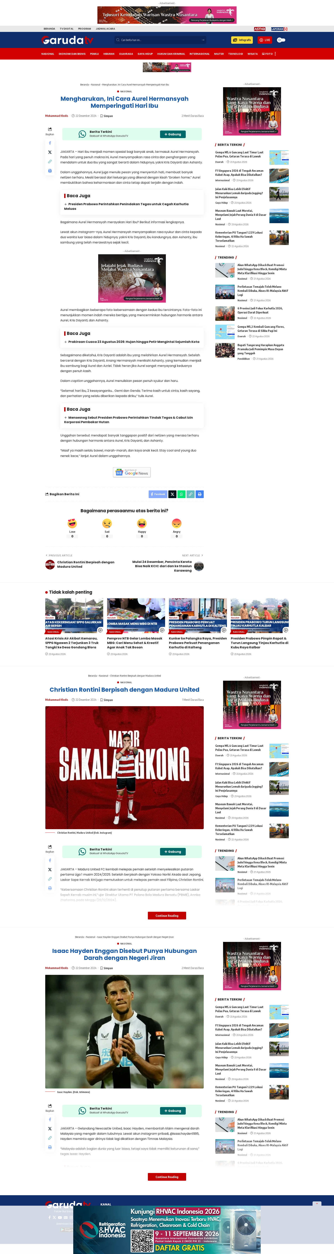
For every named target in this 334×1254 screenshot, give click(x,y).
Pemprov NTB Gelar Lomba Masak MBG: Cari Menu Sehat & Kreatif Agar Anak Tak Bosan (134, 643)
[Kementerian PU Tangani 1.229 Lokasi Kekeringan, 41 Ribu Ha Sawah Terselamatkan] (279, 237)
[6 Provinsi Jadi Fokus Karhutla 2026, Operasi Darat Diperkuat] (225, 313)
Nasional (95, 84)
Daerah (219, 161)
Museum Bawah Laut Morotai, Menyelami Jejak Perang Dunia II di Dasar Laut (240, 215)
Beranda (84, 84)
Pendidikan (244, 358)
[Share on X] (50, 152)
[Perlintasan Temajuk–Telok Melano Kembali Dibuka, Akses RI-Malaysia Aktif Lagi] (225, 292)
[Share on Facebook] (50, 143)
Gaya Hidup (221, 202)
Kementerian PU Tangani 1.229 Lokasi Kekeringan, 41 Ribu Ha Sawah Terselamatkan (239, 236)
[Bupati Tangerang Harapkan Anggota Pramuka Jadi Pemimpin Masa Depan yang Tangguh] (225, 350)
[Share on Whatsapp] (181, 494)
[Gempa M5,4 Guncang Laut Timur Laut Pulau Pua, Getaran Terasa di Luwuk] (279, 157)
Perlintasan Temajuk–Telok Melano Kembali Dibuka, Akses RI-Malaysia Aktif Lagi (263, 290)
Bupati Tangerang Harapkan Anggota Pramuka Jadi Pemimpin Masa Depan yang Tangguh (261, 349)
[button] (242, 40)
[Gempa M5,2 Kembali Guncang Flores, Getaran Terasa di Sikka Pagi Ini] (225, 332)
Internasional (222, 180)
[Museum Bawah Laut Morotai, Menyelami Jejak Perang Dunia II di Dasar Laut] (279, 216)
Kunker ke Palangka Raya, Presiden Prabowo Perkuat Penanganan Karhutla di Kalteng (198, 643)
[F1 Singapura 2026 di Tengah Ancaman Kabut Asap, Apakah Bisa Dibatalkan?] (279, 176)
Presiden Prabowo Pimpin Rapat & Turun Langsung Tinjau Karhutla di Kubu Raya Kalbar (259, 643)
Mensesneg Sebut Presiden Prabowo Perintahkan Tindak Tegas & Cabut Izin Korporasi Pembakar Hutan (128, 419)
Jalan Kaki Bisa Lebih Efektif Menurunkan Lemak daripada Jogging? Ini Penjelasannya (239, 193)
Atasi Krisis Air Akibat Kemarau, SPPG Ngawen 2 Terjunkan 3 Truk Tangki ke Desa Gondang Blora (72, 643)
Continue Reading (167, 915)
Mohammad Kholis (56, 115)
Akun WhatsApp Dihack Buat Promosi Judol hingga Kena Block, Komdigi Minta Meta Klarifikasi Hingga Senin (262, 269)
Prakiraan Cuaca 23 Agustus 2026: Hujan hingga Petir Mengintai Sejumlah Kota (133, 342)
